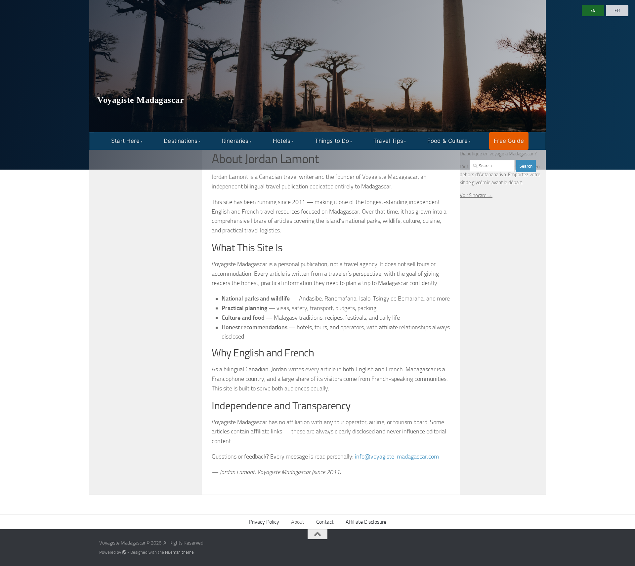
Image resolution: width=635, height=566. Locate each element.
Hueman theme (179, 552)
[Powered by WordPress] (124, 552)
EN (593, 10)
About (297, 522)
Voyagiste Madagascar (140, 100)
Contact (325, 522)
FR (617, 10)
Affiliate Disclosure (366, 522)
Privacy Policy (264, 522)
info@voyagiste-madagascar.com (397, 456)
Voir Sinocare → (476, 195)
